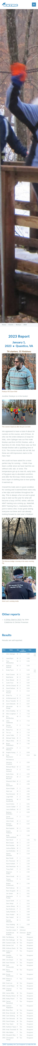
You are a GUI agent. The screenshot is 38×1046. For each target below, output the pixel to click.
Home (4, 324)
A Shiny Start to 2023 (12, 620)
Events (10, 324)
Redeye (18, 324)
